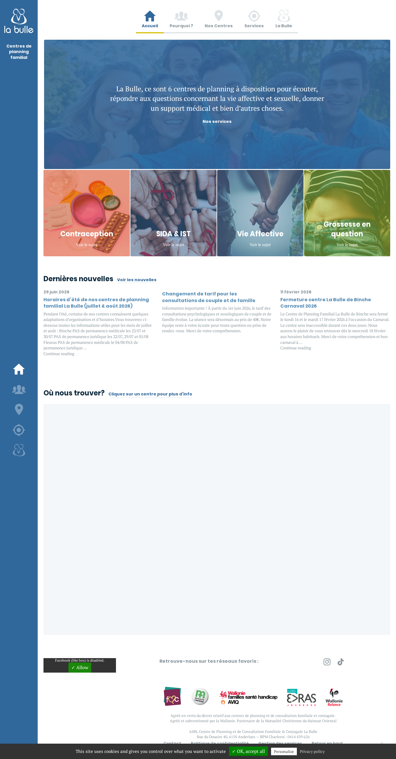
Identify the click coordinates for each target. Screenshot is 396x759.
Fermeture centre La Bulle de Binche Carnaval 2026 (325, 302)
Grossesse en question (347, 229)
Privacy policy (312, 751)
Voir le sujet (86, 244)
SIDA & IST (173, 234)
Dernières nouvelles (78, 279)
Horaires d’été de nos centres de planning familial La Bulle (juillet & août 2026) (96, 302)
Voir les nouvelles (137, 280)
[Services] (19, 430)
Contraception (86, 234)
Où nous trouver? (74, 393)
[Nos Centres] (19, 410)
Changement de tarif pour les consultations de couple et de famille (208, 297)
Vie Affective (260, 234)
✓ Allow (79, 667)
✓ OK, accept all (248, 751)
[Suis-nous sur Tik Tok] (340, 663)
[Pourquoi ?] (19, 389)
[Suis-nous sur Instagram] (327, 663)
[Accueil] (19, 369)
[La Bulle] (19, 450)
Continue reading (58, 353)
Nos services (217, 121)
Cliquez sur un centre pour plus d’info (150, 394)
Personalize (284, 751)
